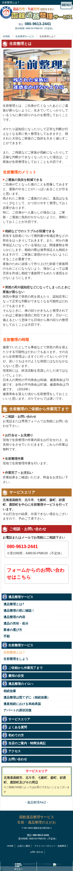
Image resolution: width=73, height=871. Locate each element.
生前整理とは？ (14, 652)
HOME (6, 36)
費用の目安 (16, 675)
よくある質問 (17, 727)
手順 (7, 636)
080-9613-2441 (38, 24)
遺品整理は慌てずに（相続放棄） (27, 697)
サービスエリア (19, 719)
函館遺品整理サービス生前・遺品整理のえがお (36, 822)
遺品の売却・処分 (16, 623)
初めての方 (16, 735)
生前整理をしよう (16, 658)
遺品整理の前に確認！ (19, 610)
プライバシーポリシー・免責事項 (50, 846)
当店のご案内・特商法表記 (27, 743)
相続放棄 (10, 691)
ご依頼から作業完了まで (25, 667)
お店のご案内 (23, 846)
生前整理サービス (24, 36)
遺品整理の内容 (14, 617)
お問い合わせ (17, 759)
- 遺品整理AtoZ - (36, 802)
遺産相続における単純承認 (22, 703)
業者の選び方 (13, 629)
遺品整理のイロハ (20, 683)
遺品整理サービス (20, 597)
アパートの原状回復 (18, 710)
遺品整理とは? (14, 604)
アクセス (14, 751)
